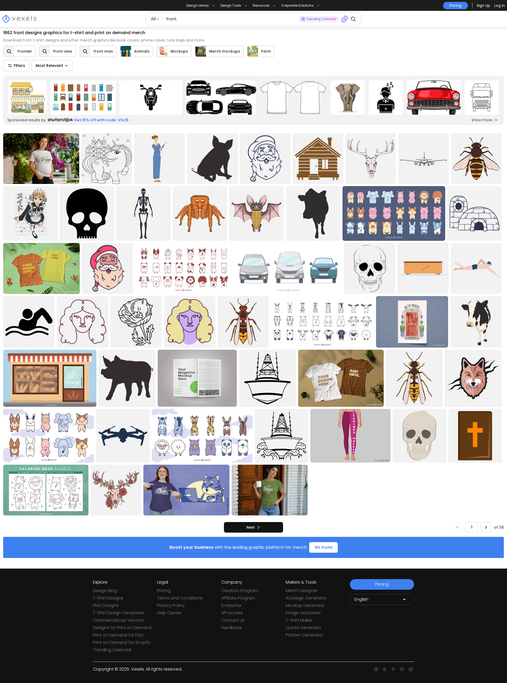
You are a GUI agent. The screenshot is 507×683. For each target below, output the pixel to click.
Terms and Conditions (180, 598)
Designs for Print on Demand (122, 628)
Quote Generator (303, 628)
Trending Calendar (112, 650)
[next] (486, 527)
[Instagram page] (376, 669)
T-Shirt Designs (108, 598)
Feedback (231, 628)
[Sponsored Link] (27, 97)
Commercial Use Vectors (118, 620)
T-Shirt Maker (299, 620)
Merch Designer (301, 591)
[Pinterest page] (393, 669)
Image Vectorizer (303, 613)
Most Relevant (49, 65)
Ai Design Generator (306, 598)
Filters (19, 65)
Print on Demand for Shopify (122, 642)
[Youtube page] (402, 669)
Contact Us (233, 620)
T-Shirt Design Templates (118, 613)
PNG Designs (106, 605)
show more (482, 120)
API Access (232, 613)
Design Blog (105, 591)
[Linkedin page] (410, 669)
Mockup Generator (305, 605)
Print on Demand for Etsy (118, 635)
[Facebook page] (384, 669)
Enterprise (231, 605)
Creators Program (239, 591)
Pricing (164, 591)
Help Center (169, 613)
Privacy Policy (171, 605)
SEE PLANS (323, 547)
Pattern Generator (304, 635)
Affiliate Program (238, 598)
